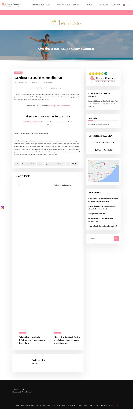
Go (116, 239)
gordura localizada (59, 164)
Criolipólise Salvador (18, 389)
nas (68, 164)
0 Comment (49, 82)
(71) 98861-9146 (108, 142)
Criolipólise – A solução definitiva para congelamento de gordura (29, 340)
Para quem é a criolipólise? (97, 214)
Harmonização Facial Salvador (21, 391)
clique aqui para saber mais (58, 106)
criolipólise (18, 72)
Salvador (74, 164)
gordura (48, 164)
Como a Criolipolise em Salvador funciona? (102, 226)
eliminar (40, 164)
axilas (17, 164)
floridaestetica (22, 82)
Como (24, 164)
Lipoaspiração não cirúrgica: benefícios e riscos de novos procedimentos (65, 340)
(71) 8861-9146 (108, 150)
